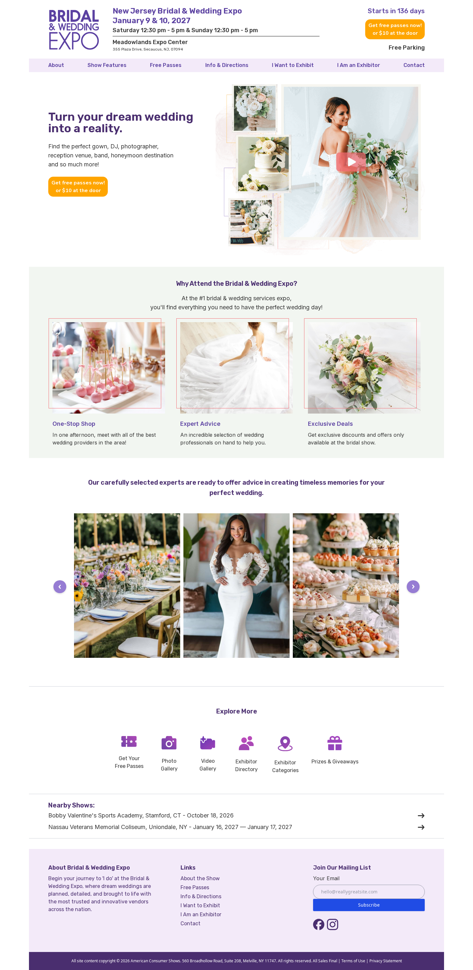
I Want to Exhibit (293, 65)
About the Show (200, 878)
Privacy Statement (385, 961)
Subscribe (369, 905)
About (56, 65)
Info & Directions (226, 65)
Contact (414, 65)
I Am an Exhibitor (358, 65)
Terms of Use (353, 961)
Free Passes (165, 65)
